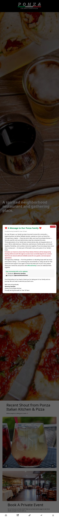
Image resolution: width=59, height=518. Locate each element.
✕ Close (53, 226)
